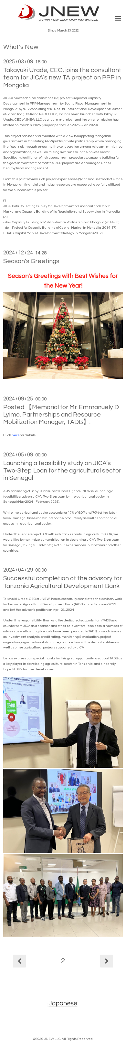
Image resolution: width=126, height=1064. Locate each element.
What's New (20, 47)
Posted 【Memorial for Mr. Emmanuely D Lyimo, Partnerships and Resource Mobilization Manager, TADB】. (61, 415)
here (16, 435)
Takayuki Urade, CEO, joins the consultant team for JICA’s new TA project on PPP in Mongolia (62, 77)
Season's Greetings (31, 261)
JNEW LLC (52, 1039)
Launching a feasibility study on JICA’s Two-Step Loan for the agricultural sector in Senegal (62, 471)
